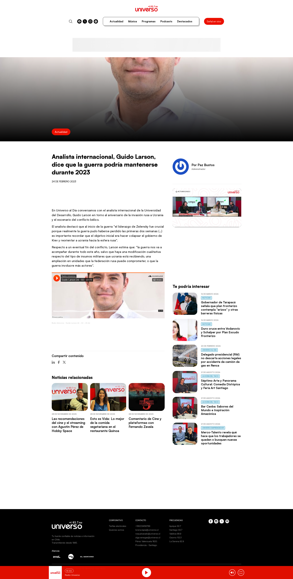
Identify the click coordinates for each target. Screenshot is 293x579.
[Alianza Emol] (56, 557)
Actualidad (116, 21)
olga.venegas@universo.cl (147, 537)
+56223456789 (142, 526)
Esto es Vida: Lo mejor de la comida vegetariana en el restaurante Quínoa (107, 425)
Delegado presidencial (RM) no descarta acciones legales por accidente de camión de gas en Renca (221, 360)
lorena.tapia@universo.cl (147, 530)
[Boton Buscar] (70, 21)
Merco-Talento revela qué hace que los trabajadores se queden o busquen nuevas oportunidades (221, 437)
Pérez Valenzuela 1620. (146, 541)
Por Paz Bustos (203, 165)
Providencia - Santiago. (146, 545)
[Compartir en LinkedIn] (53, 362)
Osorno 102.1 (175, 537)
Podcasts (166, 21)
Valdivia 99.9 (175, 533)
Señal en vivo (214, 21)
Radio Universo (58, 323)
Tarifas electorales (117, 526)
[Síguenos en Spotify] (96, 21)
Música (132, 21)
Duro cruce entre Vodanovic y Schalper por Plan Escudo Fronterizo (220, 332)
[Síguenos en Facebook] (79, 21)
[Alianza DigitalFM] (70, 556)
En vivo (69, 571)
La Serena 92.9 (176, 541)
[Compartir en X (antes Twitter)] (64, 362)
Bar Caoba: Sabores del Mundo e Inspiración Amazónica (217, 410)
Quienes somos (116, 530)
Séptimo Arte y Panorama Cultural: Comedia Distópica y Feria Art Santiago (220, 384)
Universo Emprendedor (213, 428)
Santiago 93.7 (175, 530)
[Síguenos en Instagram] (90, 21)
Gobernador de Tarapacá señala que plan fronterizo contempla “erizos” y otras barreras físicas (219, 307)
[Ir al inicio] (146, 8)
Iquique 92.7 (175, 526)
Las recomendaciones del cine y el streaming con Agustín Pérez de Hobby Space (68, 425)
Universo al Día (209, 350)
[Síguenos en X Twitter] (85, 21)
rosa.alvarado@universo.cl (147, 533)
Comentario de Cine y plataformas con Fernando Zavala (145, 423)
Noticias (206, 298)
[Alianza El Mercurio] (87, 556)
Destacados (184, 21)
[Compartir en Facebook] (58, 362)
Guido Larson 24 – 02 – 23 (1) (78, 323)
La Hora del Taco (210, 376)
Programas (149, 21)
